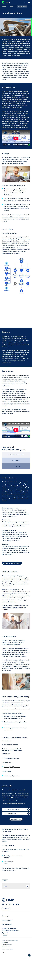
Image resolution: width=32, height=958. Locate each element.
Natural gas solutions (22, 6)
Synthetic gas (17, 466)
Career (5, 934)
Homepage (4, 6)
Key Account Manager (17, 605)
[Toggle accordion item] (27, 886)
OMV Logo (5, 2)
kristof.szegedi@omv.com (12, 776)
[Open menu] (29, 2)
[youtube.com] (17, 904)
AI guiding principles (6, 944)
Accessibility (5, 942)
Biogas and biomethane (17, 455)
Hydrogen (17, 460)
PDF (28, 809)
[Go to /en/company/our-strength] (3, 952)
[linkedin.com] (3, 904)
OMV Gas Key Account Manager (12, 563)
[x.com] (6, 904)
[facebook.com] (13, 904)
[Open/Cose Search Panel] (24, 2)
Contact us (6, 908)
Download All (14, 819)
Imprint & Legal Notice (7, 949)
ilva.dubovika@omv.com (11, 758)
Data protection (5, 947)
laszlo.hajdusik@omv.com (12, 767)
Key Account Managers (11, 798)
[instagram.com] (10, 904)
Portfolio (11, 6)
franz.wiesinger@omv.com (10, 744)
